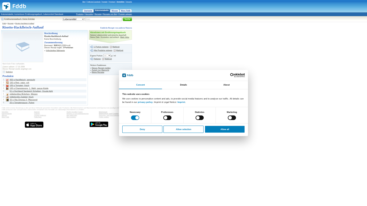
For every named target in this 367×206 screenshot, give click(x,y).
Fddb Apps (38, 117)
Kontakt (104, 2)
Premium (112, 2)
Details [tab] (183, 85)
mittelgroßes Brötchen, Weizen (24, 94)
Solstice (9, 72)
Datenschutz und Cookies (109, 113)
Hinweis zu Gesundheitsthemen (78, 113)
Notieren (97, 59)
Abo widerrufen (72, 115)
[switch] (167, 117)
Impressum (103, 112)
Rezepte (98, 14)
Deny (142, 129)
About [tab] (226, 85)
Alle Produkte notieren (103, 50)
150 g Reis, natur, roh (19, 82)
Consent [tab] (140, 85)
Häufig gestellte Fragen (75, 112)
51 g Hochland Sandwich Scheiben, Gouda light (31, 91)
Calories (37, 113)
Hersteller (89, 14)
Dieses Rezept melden (101, 68)
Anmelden (120, 2)
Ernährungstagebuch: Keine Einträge (19, 19)
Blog (83, 2)
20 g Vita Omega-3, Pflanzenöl (23, 100)
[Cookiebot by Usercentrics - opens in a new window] (232, 75)
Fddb (4, 23)
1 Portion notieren (101, 47)
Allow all (224, 129)
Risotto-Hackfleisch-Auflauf (24, 23)
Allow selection (183, 129)
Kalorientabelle (102, 10)
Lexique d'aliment (40, 115)
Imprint (181, 102)
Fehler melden (104, 117)
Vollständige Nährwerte (55, 50)
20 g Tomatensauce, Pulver (22, 102)
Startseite (88, 11)
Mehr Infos (124, 37)
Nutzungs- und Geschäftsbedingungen (112, 115)
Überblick (5, 112)
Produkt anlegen (125, 14)
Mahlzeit (116, 47)
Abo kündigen (71, 117)
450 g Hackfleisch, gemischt (22, 80)
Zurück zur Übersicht (100, 70)
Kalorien (37, 112)
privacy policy (145, 102)
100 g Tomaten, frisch (19, 85)
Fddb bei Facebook (93, 2)
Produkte (80, 14)
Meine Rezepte (98, 72)
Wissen (115, 11)
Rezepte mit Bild (110, 14)
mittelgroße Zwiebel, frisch (22, 97)
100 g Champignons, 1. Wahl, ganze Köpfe (29, 88)
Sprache (129, 2)
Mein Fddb (125, 11)
